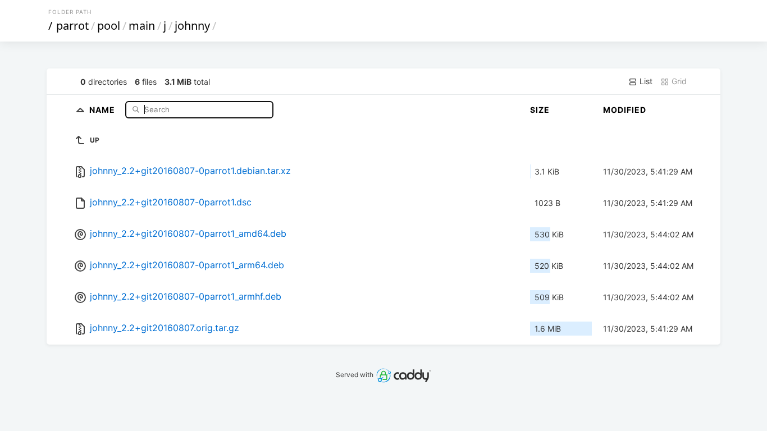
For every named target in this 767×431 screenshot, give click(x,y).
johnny (192, 25)
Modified (624, 109)
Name (103, 109)
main (142, 25)
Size (540, 109)
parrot (72, 25)
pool (108, 25)
